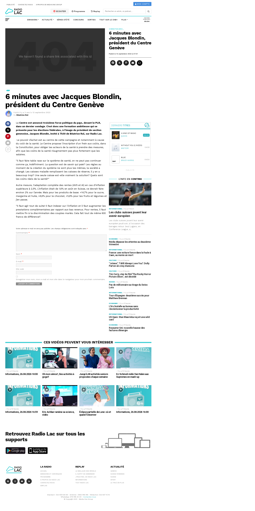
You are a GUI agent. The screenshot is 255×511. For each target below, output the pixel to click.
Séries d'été (63, 20)
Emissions (32, 20)
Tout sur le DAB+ (108, 20)
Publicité (11, 4)
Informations (81, 480)
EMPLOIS (43, 486)
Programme (79, 11)
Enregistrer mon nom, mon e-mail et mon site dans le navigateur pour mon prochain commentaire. (60, 279)
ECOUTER (61, 11)
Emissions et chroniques (51, 474)
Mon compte (143, 4)
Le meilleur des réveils (85, 471)
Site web (20, 269)
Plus (123, 20)
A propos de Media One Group (49, 4)
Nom (19, 254)
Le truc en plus (117, 483)
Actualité (47, 20)
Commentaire (23, 233)
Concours (78, 20)
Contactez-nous (25, 4)
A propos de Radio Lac (50, 480)
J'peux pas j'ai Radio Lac (85, 477)
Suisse (113, 477)
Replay (96, 11)
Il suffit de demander (85, 474)
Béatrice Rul (22, 115)
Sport (113, 480)
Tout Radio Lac (82, 483)
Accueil (43, 471)
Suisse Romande (117, 474)
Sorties (91, 20)
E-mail (19, 261)
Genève (113, 471)
